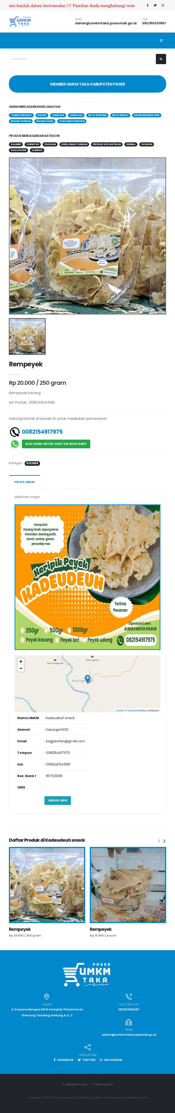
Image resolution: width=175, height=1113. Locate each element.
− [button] (20, 668)
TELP (145, 19)
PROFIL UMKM (25, 482)
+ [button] (20, 661)
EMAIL (78, 19)
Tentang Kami (103, 1084)
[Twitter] (155, 5)
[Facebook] (147, 5)
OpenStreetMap (136, 710)
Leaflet (119, 710)
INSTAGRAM (112, 1060)
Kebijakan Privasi (75, 1084)
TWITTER (88, 1060)
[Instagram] (163, 5)
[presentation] (159, 841)
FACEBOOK (65, 1060)
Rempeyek (20, 929)
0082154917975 (42, 432)
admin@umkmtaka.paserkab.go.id (105, 23)
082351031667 (154, 23)
